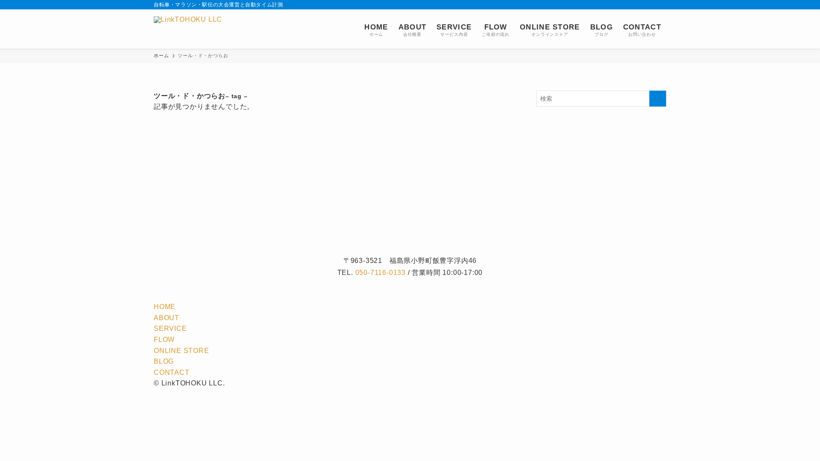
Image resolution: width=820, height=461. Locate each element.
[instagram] (627, 4)
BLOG (164, 361)
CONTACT (172, 372)
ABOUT (166, 317)
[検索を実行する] (657, 98)
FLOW (164, 339)
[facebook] (605, 4)
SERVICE (170, 328)
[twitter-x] (616, 4)
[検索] (660, 4)
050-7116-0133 (380, 272)
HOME (165, 306)
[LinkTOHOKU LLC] (188, 29)
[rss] (638, 4)
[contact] (649, 4)
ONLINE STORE (181, 350)
